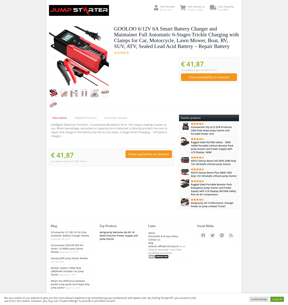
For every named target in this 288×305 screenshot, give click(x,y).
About (151, 232)
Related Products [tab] (86, 118)
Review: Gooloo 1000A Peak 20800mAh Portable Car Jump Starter (67, 271)
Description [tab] (59, 118)
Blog (150, 242)
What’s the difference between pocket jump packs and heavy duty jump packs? (70, 284)
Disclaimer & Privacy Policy (163, 236)
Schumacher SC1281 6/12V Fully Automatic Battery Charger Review (70, 234)
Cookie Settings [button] (259, 299)
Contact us (154, 239)
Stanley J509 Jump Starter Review (69, 258)
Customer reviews (115, 118)
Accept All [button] (277, 299)
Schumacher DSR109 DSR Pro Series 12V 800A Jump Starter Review (67, 249)
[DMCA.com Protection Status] (158, 256)
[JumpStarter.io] (79, 10)
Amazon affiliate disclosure (163, 246)
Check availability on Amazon (209, 77)
